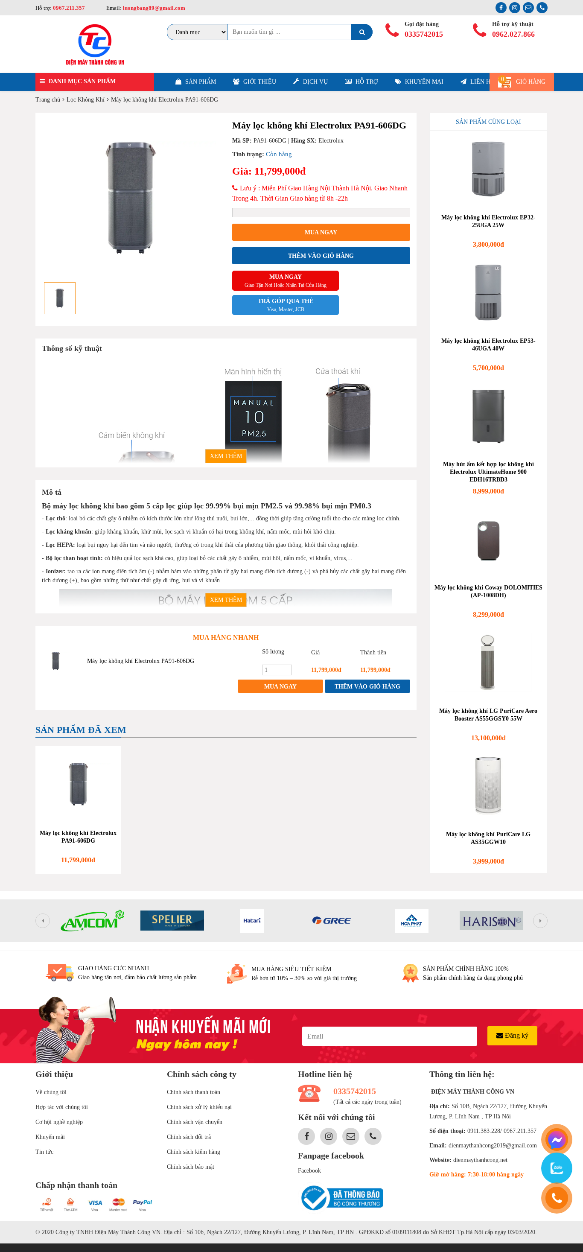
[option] (130, 198)
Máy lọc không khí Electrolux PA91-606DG (140, 661)
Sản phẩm (200, 82)
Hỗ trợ (366, 82)
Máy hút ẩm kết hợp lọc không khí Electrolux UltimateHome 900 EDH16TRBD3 (488, 472)
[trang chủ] (94, 44)
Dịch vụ (314, 82)
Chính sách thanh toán (193, 1092)
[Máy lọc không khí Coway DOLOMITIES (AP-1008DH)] (488, 539)
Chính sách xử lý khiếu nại (199, 1107)
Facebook (309, 1170)
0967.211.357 (69, 8)
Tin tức (44, 1152)
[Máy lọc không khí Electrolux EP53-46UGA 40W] (488, 292)
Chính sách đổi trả (189, 1137)
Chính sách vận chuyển (194, 1122)
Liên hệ (481, 82)
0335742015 (424, 34)
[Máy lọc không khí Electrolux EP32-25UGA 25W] (488, 169)
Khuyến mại (423, 82)
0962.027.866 (513, 34)
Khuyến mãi (50, 1137)
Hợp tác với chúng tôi (61, 1107)
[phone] (556, 1198)
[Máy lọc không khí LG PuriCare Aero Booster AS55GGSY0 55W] (488, 662)
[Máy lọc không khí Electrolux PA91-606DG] (56, 661)
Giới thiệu (259, 82)
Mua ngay (321, 232)
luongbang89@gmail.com (153, 8)
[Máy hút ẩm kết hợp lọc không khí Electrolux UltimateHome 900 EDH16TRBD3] (488, 415)
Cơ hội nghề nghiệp (59, 1122)
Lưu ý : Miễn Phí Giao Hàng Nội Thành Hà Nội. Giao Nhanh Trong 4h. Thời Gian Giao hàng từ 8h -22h (320, 193)
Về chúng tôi (51, 1092)
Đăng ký (515, 1035)
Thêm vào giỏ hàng (321, 256)
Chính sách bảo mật (190, 1167)
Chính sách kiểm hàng (193, 1152)
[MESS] (556, 1139)
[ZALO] (556, 1168)
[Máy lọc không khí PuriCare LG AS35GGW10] (488, 785)
